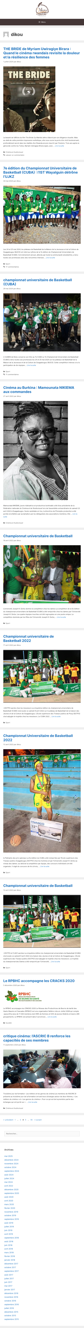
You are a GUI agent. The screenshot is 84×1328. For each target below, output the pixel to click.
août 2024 (8, 1175)
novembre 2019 (11, 1212)
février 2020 (9, 1208)
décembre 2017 (11, 1264)
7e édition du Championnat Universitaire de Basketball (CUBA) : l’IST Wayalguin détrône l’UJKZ (40, 172)
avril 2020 (8, 1201)
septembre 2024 (11, 1171)
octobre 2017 (10, 1267)
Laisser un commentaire (15, 155)
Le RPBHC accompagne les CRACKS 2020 (39, 981)
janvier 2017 (9, 1290)
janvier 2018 (9, 1260)
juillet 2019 (9, 1227)
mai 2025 (8, 1156)
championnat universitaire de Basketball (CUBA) (37, 282)
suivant (38, 1120)
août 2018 (8, 1241)
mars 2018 (9, 1252)
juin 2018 (8, 1245)
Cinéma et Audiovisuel (14, 152)
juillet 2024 (9, 1178)
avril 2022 (8, 1186)
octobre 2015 (10, 1315)
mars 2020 (9, 1204)
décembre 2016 (11, 1293)
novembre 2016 (11, 1297)
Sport (8, 264)
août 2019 (8, 1223)
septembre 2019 (11, 1219)
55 (31, 1120)
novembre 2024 (11, 1164)
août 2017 (8, 1275)
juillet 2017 (9, 1278)
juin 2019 (8, 1230)
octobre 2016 (10, 1301)
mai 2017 (8, 1286)
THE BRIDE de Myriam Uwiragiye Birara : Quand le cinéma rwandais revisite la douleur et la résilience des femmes (41, 53)
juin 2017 (8, 1282)
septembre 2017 (11, 1271)
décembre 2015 (11, 1312)
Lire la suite (59, 146)
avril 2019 (8, 1234)
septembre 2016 (11, 1304)
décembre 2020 (11, 1189)
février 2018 (9, 1256)
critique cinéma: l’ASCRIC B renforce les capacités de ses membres (36, 1038)
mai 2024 (8, 1182)
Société (9, 1023)
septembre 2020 (11, 1193)
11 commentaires (12, 374)
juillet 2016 (9, 1308)
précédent (8, 1120)
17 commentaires (12, 267)
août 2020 (8, 1197)
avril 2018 (8, 1249)
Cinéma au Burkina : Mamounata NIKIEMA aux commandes (38, 389)
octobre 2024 (10, 1167)
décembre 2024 (11, 1160)
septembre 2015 (11, 1319)
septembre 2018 (11, 1238)
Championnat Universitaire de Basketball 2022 (38, 738)
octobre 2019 (10, 1215)
